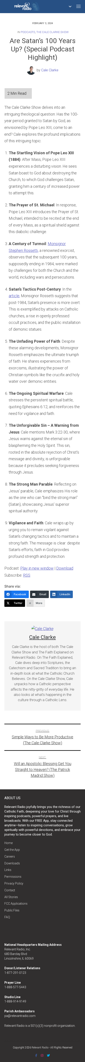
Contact (9, 890)
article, (14, 295)
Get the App (12, 849)
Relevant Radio (40, 1047)
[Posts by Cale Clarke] (32, 70)
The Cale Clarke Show (52, 32)
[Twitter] (48, 1055)
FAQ (7, 917)
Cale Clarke (49, 70)
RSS (26, 575)
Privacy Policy (13, 883)
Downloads (12, 863)
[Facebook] (36, 1055)
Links (7, 870)
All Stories (11, 897)
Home (8, 843)
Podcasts (28, 32)
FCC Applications (15, 903)
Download (64, 568)
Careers (9, 856)
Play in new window (37, 568)
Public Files (11, 910)
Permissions (12, 876)
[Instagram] (42, 1055)
